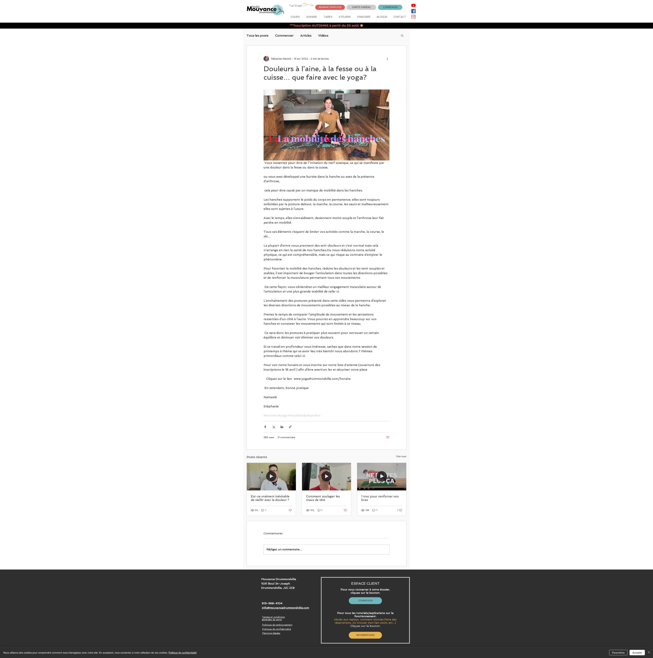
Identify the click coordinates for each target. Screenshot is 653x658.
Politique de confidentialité (183, 652)
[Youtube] (413, 5)
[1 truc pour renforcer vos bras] (381, 476)
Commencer (284, 35)
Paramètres (618, 652)
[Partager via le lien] (290, 426)
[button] (330, 7)
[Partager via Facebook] (265, 426)
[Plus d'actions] (387, 59)
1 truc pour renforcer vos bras (380, 498)
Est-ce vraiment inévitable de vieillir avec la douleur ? (270, 498)
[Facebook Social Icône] (413, 11)
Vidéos (323, 35)
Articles (305, 35)
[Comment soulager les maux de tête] (326, 476)
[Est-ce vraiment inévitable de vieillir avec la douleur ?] (271, 476)
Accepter (637, 652)
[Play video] (326, 125)
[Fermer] (649, 652)
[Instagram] (413, 17)
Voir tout (401, 456)
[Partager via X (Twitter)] (273, 426)
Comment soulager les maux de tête (323, 498)
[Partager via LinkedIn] (281, 426)
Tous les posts (257, 35)
